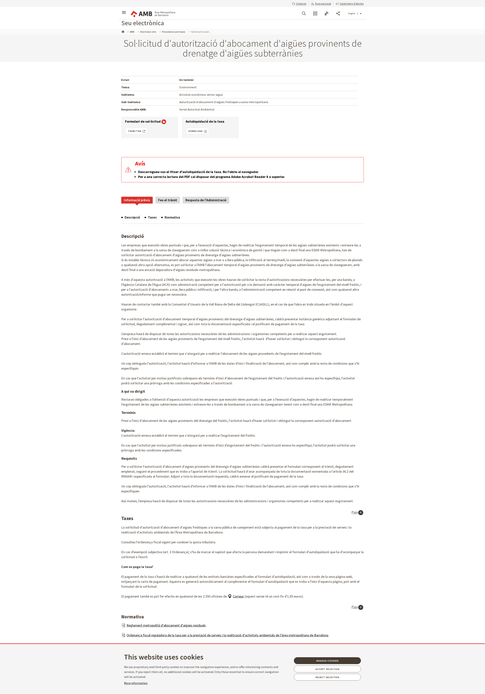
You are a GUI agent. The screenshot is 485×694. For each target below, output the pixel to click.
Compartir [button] (338, 13)
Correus (238, 596)
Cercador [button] (304, 13)
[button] (299, 3)
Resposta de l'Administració (205, 200)
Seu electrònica (142, 23)
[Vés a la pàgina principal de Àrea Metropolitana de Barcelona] (152, 13)
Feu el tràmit (167, 200)
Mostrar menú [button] (124, 10)
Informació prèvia (137, 200)
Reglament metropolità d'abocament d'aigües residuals (166, 625)
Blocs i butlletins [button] (326, 13)
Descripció (132, 217)
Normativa (172, 217)
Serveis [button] (315, 13)
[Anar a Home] (122, 31)
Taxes (152, 217)
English (351, 13)
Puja (354, 512)
